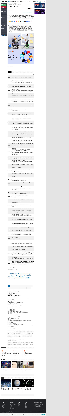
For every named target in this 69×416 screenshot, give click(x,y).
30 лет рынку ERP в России (3, 13)
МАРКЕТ (22, 1)
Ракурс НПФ (9, 322)
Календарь (22, 16)
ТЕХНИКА (25, 1)
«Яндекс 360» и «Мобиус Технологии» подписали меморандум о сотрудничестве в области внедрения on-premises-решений (22, 80)
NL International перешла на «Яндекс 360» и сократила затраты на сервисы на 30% (22, 251)
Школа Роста (2, 9)
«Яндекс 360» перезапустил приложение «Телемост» (18, 160)
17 (17, 293)
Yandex (19, 276)
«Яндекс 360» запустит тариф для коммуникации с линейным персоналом (21, 169)
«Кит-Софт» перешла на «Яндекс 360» (16, 156)
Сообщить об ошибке (37, 405)
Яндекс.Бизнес (10, 32)
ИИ (12, 277)
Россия (27, 277)
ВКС (12, 275)
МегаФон (9, 308)
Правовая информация (38, 406)
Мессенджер (19, 16)
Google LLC (9, 292)
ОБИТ (8, 319)
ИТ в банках (2, 23)
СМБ (9, 276)
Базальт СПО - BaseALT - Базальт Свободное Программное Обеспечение (17, 312)
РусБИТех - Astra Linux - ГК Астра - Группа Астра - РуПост (15, 324)
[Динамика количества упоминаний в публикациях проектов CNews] (33, 74)
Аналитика (14, 1)
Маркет (11, 405)
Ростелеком (9, 301)
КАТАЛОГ (40, 1)
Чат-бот (9, 277)
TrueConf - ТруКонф (10, 300)
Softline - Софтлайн (10, 294)
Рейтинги (2, 31)
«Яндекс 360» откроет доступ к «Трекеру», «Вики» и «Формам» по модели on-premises (22, 84)
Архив (3, 407)
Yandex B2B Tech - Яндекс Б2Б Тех (12, 291)
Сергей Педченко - (21, 149)
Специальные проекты (13, 404)
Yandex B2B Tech (14, 273)
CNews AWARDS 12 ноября (3, 7)
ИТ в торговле (3, 25)
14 (14, 296)
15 (14, 294)
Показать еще (17, 374)
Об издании (19, 403)
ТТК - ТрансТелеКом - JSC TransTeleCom (12, 316)
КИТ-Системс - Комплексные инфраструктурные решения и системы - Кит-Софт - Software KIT (19, 325)
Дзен (25, 408)
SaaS (12, 276)
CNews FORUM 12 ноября (3, 4)
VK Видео (26, 405)
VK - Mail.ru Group (10, 296)
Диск (29, 15)
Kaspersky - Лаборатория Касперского (12, 307)
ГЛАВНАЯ (9, 1)
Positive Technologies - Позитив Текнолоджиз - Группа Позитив (15, 311)
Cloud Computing (19, 278)
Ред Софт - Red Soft (10, 309)
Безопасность (3, 20)
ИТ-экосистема (27, 275)
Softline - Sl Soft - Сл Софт (11, 323)
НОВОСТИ (11, 1)
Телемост (10, 16)
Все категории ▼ (31, 4)
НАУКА (27, 1)
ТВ (29, 1)
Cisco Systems (9, 326)
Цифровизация (3, 17)
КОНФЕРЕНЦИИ (19, 1)
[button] (43, 1)
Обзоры (3, 406)
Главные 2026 (3, 15)
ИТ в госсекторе (3, 22)
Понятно (43, 414)
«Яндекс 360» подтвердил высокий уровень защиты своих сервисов (20, 232)
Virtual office (27, 278)
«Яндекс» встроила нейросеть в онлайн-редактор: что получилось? (20, 214)
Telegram (26, 407)
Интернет (2, 28)
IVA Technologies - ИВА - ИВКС (11, 303)
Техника (11, 406)
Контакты (19, 406)
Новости (3, 403)
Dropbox (9, 313)
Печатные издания (12, 408)
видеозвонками (13, 16)
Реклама (19, 404)
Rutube (26, 406)
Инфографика (3, 33)
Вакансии (19, 405)
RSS (35, 403)
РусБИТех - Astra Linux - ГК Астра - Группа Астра (14, 295)
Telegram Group (10, 299)
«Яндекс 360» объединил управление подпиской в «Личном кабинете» (21, 195)
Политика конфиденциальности (39, 404)
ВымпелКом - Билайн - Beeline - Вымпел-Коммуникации (14, 302)
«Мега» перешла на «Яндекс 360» (16, 221)
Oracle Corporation (10, 310)
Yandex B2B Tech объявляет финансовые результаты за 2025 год (20, 125)
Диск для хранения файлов (23, 26)
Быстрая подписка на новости (38, 402)
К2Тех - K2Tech (9, 304)
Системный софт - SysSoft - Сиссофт (12, 318)
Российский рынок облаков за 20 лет (3, 11)
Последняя (14, 267)
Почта (28, 15)
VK (25, 404)
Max (25, 403)
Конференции (12, 403)
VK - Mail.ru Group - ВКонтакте (11, 293)
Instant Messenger (25, 274)
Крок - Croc (9, 317)
